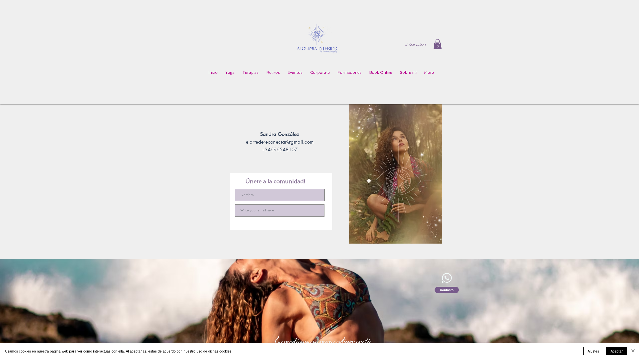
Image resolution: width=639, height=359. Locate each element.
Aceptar (617, 351)
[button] (437, 44)
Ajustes (593, 351)
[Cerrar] (633, 351)
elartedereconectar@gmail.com (280, 142)
